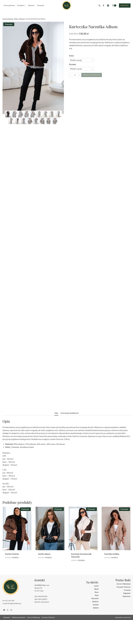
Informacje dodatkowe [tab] (70, 413)
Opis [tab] (56, 413)
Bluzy (97, 592)
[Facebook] (103, 5)
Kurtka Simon (44, 554)
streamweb (127, 617)
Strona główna (9, 5)
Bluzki (96, 589)
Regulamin (127, 593)
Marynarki (95, 598)
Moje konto (127, 596)
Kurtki (96, 586)
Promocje (40, 5)
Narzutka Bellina (111, 554)
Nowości (31, 5)
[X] (7, 610)
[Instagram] (108, 5)
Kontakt (125, 5)
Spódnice (95, 601)
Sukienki (96, 608)
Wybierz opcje (11, 564)
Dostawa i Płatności (123, 587)
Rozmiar (72, 64)
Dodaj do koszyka (91, 75)
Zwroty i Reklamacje (123, 584)
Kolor (71, 56)
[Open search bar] (100, 5)
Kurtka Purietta (12, 554)
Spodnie (96, 605)
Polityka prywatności (18, 617)
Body (97, 595)
